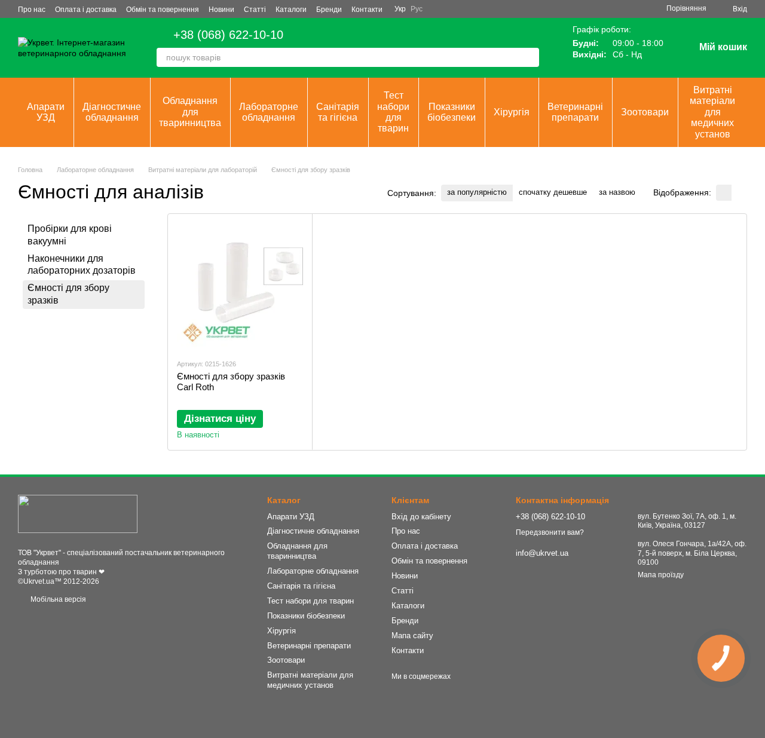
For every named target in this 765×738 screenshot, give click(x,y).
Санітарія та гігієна (337, 112)
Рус (417, 9)
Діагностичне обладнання (111, 112)
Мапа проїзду (661, 575)
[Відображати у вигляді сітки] (724, 193)
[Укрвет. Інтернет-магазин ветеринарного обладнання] (77, 513)
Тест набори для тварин (393, 111)
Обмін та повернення (162, 9)
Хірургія (512, 112)
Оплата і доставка (86, 9)
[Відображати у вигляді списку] (739, 193)
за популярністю (477, 192)
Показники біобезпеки (451, 112)
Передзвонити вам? (550, 532)
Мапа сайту (412, 635)
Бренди (329, 9)
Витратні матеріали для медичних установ (712, 112)
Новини (221, 9)
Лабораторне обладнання (268, 112)
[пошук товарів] (529, 57)
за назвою (617, 192)
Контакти (366, 9)
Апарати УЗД (46, 112)
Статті (255, 9)
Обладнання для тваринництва (190, 112)
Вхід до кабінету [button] (421, 516)
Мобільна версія (57, 599)
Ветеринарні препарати (575, 112)
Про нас (31, 9)
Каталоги (291, 9)
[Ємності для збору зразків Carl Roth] (240, 286)
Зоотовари (645, 112)
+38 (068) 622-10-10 (228, 35)
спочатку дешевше (553, 192)
